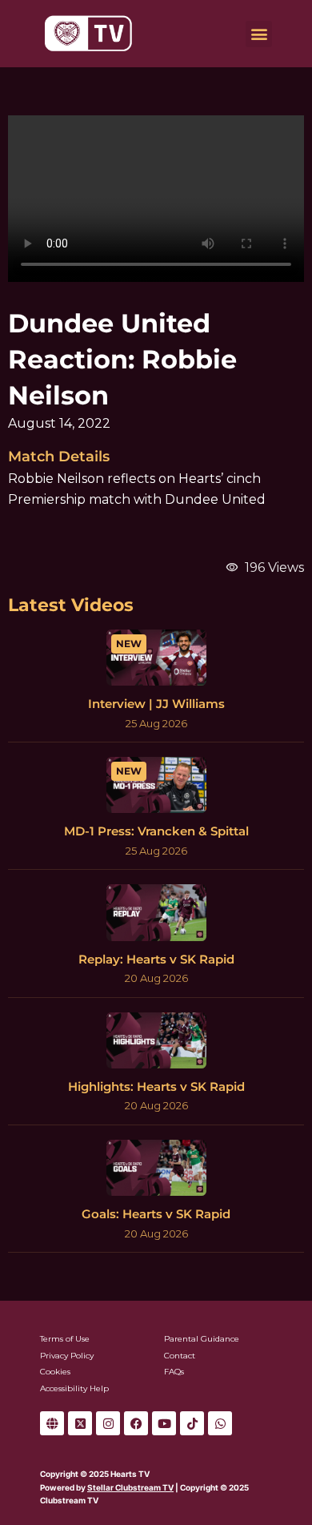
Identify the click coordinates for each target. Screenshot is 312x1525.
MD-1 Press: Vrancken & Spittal (156, 831)
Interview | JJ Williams (156, 703)
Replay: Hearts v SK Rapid (156, 959)
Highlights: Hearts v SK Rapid (156, 1086)
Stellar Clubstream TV (130, 1487)
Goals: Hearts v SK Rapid (156, 1213)
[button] (259, 34)
